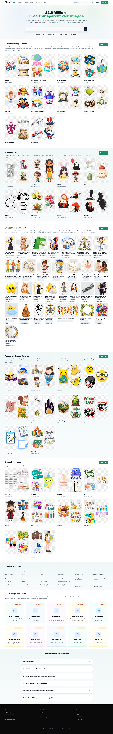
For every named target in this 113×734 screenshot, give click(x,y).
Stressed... (41, 280)
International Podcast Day (38, 111)
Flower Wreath (9, 345)
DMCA (77, 714)
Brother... (97, 277)
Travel (32, 556)
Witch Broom (61, 571)
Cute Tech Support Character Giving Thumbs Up (68, 254)
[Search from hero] (85, 29)
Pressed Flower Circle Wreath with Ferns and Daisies (11, 342)
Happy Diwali (8, 585)
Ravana (24, 581)
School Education (36, 451)
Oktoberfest (74, 34)
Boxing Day (87, 421)
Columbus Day (43, 581)
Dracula (38, 34)
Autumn (44, 2)
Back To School (35, 525)
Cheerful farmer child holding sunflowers (49, 319)
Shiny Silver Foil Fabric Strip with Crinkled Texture (87, 297)
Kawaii (85, 184)
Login (41, 712)
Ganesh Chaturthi (9, 142)
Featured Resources (10, 717)
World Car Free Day (89, 80)
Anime (59, 184)
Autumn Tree (51, 34)
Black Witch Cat (100, 301)
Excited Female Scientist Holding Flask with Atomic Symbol (100, 254)
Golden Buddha (72, 280)
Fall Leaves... (61, 321)
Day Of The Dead (10, 255)
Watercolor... (84, 321)
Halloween (20, 2)
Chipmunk (7, 421)
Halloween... (52, 255)
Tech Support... (66, 257)
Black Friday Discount (63, 585)
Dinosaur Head (42, 255)
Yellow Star (8, 301)
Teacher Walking (62, 302)
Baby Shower (87, 525)
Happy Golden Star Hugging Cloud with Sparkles (50, 297)
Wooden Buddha (24, 323)
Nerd (85, 390)
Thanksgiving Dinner (45, 585)
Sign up (104, 2)
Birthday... (98, 321)
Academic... (56, 280)
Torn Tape (84, 299)
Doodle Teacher (98, 255)
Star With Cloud (50, 299)
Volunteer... (8, 277)
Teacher (37, 2)
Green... (35, 255)
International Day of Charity (38, 80)
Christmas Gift (79, 586)
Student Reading (35, 390)
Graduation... (56, 277)
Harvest (60, 34)
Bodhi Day (33, 421)
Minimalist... (63, 299)
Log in (97, 2)
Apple (6, 578)
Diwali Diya (78, 583)
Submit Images (44, 717)
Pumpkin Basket (26, 571)
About (77, 712)
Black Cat (36, 301)
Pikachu (59, 390)
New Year (7, 556)
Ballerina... (85, 280)
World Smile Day (61, 80)
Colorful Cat (52, 257)
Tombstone (61, 574)
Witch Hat (42, 571)
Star (7, 323)
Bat (44, 34)
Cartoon (33, 184)
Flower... (8, 343)
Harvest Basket (79, 574)
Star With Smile (9, 299)
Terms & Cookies (80, 717)
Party (85, 494)
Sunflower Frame (85, 323)
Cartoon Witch (79, 571)
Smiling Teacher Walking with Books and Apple (63, 297)
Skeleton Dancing (9, 574)
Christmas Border (97, 586)
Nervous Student (42, 277)
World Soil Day (61, 421)
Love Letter (26, 280)
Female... (96, 257)
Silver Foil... (85, 301)
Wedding (59, 494)
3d (5, 184)
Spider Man (37, 323)
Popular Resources (9, 714)
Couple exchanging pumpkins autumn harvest (74, 297)
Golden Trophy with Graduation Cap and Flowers (57, 276)
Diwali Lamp (96, 583)
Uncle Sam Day (35, 142)
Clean (10, 2)
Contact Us (79, 719)
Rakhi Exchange (99, 280)
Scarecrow (88, 255)
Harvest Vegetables (98, 574)
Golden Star (49, 301)
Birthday (33, 494)
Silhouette (86, 215)
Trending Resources (10, 712)
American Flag (25, 585)
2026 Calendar (8, 494)
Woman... (8, 257)
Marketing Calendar (10, 719)
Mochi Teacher (65, 255)
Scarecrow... (81, 255)
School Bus (8, 390)
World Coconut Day (89, 111)
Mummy (42, 574)
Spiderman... (38, 321)
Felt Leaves (69, 321)
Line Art (7, 215)
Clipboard (7, 451)
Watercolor (34, 215)
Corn (66, 34)
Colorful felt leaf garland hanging (65, 318)
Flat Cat (22, 299)
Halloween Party (9, 571)
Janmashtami (61, 111)
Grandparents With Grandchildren (80, 578)
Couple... (72, 299)
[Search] (92, 2)
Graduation (8, 525)
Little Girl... (85, 277)
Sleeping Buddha (72, 277)
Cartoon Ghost (97, 571)
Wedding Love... (27, 277)
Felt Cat (19, 255)
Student (42, 578)
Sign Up (42, 714)
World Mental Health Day (64, 581)
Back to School (29, 2)
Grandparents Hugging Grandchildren (99, 578)
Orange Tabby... (21, 257)
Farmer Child (49, 323)
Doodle (59, 215)
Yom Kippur (8, 80)
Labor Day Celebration (63, 578)
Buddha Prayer (23, 321)
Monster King (99, 323)
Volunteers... (17, 277)
